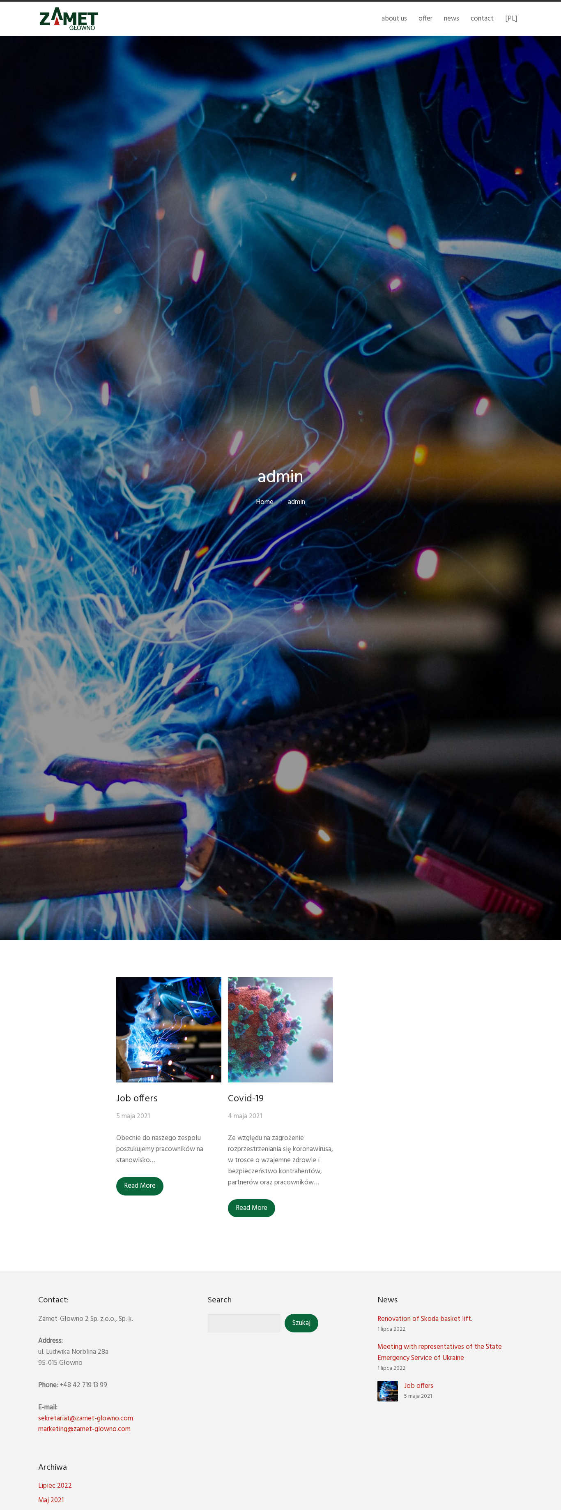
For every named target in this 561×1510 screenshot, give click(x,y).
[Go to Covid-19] (280, 1029)
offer (425, 18)
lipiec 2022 (55, 1486)
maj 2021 (51, 1500)
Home (265, 502)
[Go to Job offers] (168, 1029)
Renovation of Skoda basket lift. (424, 1319)
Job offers (137, 1099)
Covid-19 (246, 1099)
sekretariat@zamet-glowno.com (85, 1418)
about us (394, 18)
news (451, 18)
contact (482, 18)
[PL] (511, 18)
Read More (140, 1185)
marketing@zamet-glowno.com (84, 1429)
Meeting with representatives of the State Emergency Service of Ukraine (439, 1352)
